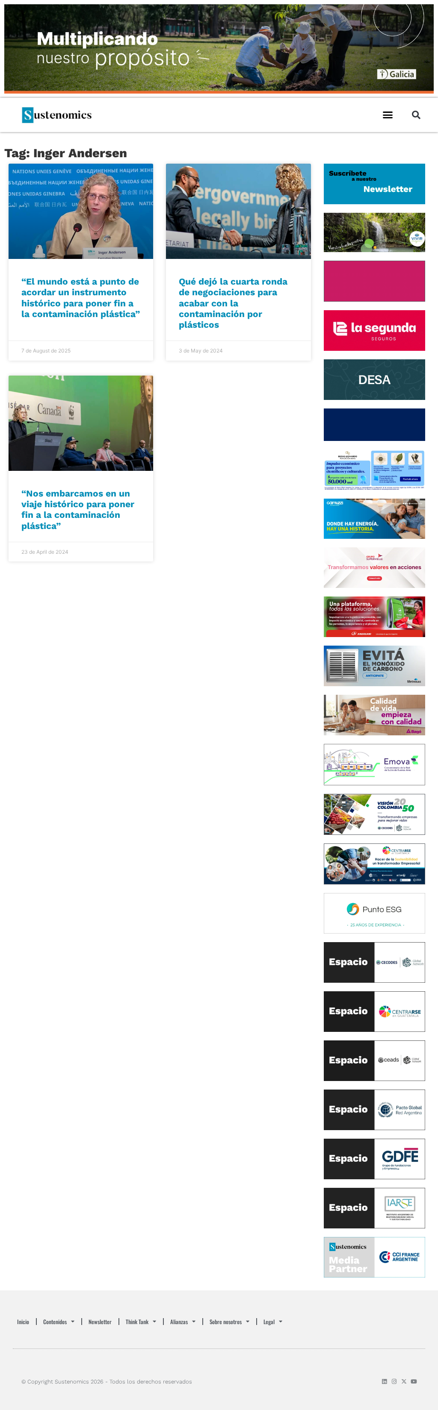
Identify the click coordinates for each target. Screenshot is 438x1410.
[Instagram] (394, 1381)
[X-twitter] (404, 1381)
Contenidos (55, 1321)
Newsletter (100, 1321)
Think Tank (137, 1321)
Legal (269, 1321)
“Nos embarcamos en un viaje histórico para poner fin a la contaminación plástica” (77, 509)
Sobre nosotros (226, 1321)
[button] (388, 115)
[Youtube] (414, 1381)
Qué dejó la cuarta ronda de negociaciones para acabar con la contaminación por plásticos (233, 303)
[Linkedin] (384, 1381)
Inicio (23, 1321)
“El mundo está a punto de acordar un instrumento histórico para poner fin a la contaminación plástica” (80, 297)
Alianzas (179, 1321)
